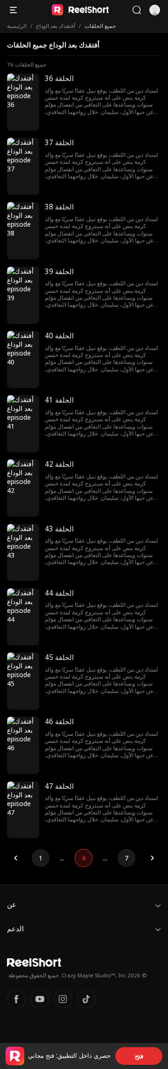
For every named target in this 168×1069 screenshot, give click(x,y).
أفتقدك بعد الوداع (55, 25)
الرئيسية (17, 25)
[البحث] (136, 10)
